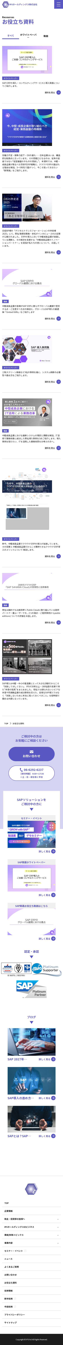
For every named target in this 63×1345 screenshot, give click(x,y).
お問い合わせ (31, 756)
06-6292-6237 (31, 773)
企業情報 (8, 1210)
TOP (6, 1203)
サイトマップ (10, 1322)
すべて (10, 35)
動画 (46, 36)
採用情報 (8, 1290)
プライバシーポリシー (14, 1314)
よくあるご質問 (11, 1266)
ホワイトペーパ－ (28, 36)
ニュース (8, 1258)
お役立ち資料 (10, 1282)
